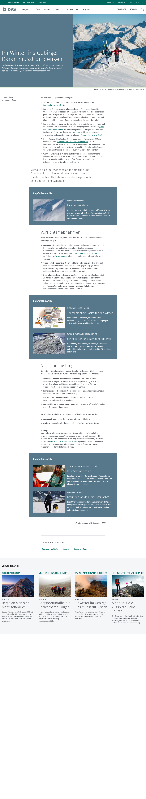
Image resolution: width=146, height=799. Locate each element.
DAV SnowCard (78, 132)
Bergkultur (86, 9)
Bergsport (26, 9)
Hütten (47, 9)
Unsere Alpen (72, 9)
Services (133, 9)
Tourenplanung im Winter (86, 253)
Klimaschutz (58, 9)
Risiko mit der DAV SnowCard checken (72, 142)
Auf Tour (37, 9)
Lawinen (66, 549)
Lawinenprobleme (59, 256)
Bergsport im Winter (50, 549)
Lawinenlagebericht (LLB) (53, 105)
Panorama (121, 9)
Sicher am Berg (80, 549)
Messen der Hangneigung (91, 135)
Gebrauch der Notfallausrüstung (63, 441)
